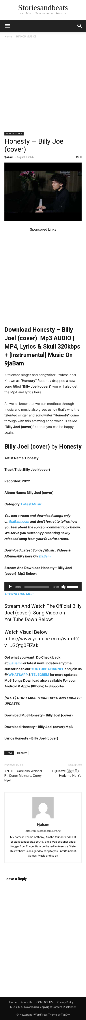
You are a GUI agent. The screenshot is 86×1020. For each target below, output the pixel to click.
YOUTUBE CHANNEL (47, 669)
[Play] (10, 587)
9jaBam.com (19, 521)
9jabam (8, 157)
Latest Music (31, 504)
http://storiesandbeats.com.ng (43, 830)
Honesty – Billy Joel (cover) (34, 145)
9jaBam (44, 556)
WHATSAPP (18, 675)
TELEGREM (40, 675)
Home (8, 36)
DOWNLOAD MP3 (19, 594)
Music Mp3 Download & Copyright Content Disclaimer (43, 1007)
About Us (26, 1002)
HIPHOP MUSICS (26, 36)
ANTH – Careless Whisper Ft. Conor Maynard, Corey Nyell (23, 775)
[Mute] (63, 587)
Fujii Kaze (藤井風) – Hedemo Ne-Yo (67, 773)
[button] (7, 26)
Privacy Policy (65, 1002)
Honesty (22, 752)
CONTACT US (44, 1002)
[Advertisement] (43, 86)
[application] (43, 586)
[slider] (73, 586)
